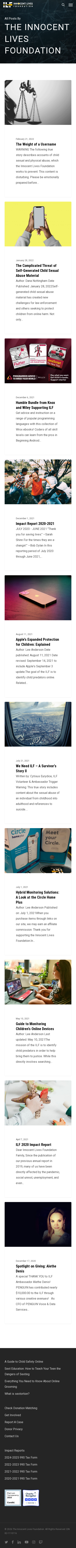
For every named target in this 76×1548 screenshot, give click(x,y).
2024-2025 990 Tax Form (21, 1457)
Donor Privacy (14, 1429)
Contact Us (12, 1436)
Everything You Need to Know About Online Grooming (32, 1383)
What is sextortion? (17, 1393)
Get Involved (13, 1415)
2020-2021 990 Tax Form (21, 1478)
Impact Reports (15, 1450)
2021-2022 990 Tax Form (21, 1471)
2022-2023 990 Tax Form (21, 1464)
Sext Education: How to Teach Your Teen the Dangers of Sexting (33, 1371)
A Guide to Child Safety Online (24, 1361)
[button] (71, 5)
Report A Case (14, 1422)
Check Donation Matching (21, 1408)
